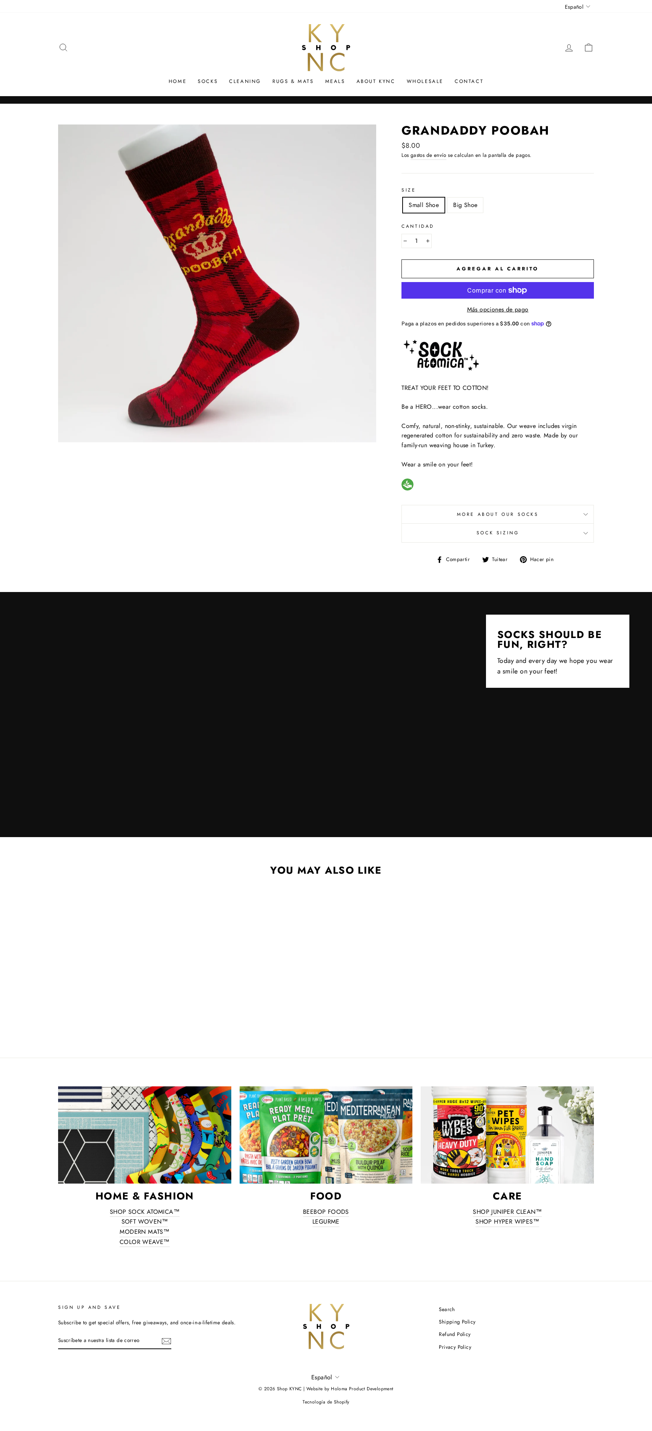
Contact (469, 81)
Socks (208, 81)
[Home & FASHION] (144, 1135)
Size (408, 190)
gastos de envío (428, 155)
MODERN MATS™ (144, 1231)
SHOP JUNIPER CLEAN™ (507, 1211)
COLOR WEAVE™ (145, 1242)
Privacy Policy (455, 1347)
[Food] (326, 1135)
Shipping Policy (457, 1321)
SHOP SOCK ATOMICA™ (145, 1211)
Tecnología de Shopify (326, 1402)
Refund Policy (455, 1334)
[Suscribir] (166, 1341)
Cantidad (417, 226)
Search (447, 1309)
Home (177, 81)
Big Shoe (465, 205)
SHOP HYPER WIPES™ (507, 1221)
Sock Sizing (498, 532)
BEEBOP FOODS (326, 1211)
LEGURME (326, 1221)
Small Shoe (424, 205)
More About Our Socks (498, 514)
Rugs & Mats (293, 81)
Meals (335, 81)
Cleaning (245, 81)
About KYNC (376, 81)
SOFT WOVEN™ (144, 1221)
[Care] (507, 1135)
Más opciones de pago (498, 309)
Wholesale (425, 81)
